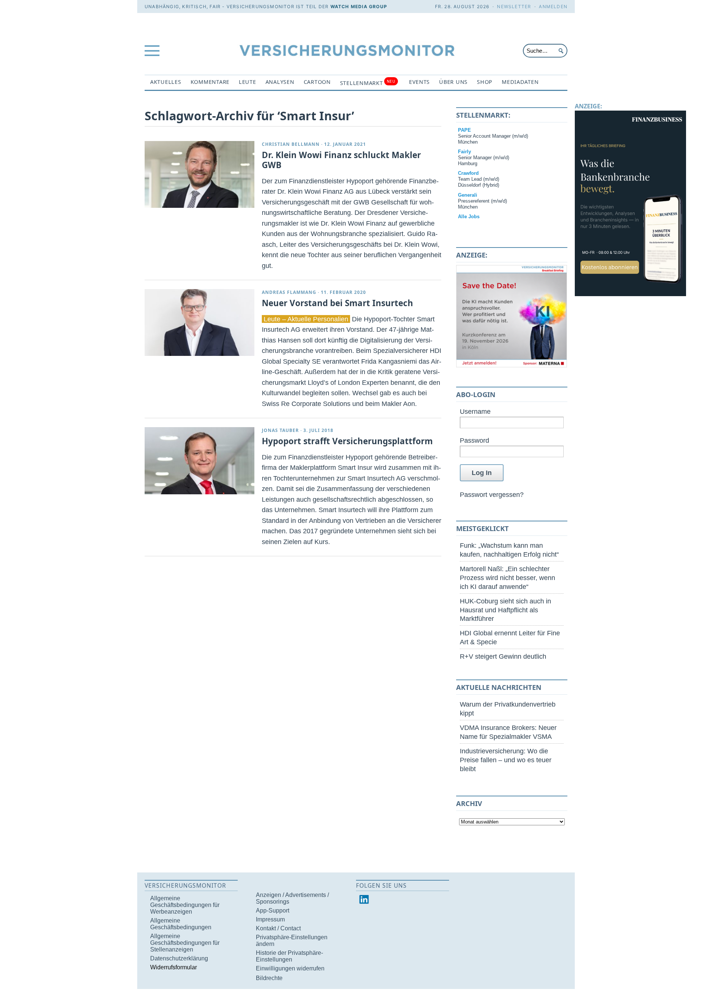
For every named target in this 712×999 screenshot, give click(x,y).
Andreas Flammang (289, 292)
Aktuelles (165, 81)
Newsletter (514, 6)
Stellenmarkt (367, 82)
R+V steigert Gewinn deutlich (503, 656)
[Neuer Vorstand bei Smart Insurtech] (199, 322)
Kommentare (210, 81)
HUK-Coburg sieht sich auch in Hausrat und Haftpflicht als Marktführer (505, 610)
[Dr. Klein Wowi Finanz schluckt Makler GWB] (199, 174)
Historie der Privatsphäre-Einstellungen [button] (289, 956)
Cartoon (317, 81)
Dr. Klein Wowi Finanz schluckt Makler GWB (341, 160)
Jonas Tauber (280, 430)
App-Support (272, 910)
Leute (247, 81)
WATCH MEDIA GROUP (358, 6)
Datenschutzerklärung (179, 958)
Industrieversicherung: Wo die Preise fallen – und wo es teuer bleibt (505, 760)
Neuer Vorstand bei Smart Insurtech (337, 303)
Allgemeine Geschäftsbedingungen (180, 923)
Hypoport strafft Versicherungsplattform (347, 441)
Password (474, 440)
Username (475, 411)
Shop (484, 81)
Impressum (270, 919)
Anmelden (553, 6)
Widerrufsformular (173, 967)
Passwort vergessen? (492, 494)
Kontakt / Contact (278, 928)
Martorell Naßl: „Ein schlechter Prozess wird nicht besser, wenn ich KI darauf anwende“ (507, 577)
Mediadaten (520, 81)
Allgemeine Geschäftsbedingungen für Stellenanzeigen (185, 943)
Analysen (280, 81)
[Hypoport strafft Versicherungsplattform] (199, 460)
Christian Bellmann (291, 144)
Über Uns (453, 81)
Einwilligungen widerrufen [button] (290, 968)
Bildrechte (269, 978)
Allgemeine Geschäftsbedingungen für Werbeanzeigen (185, 905)
